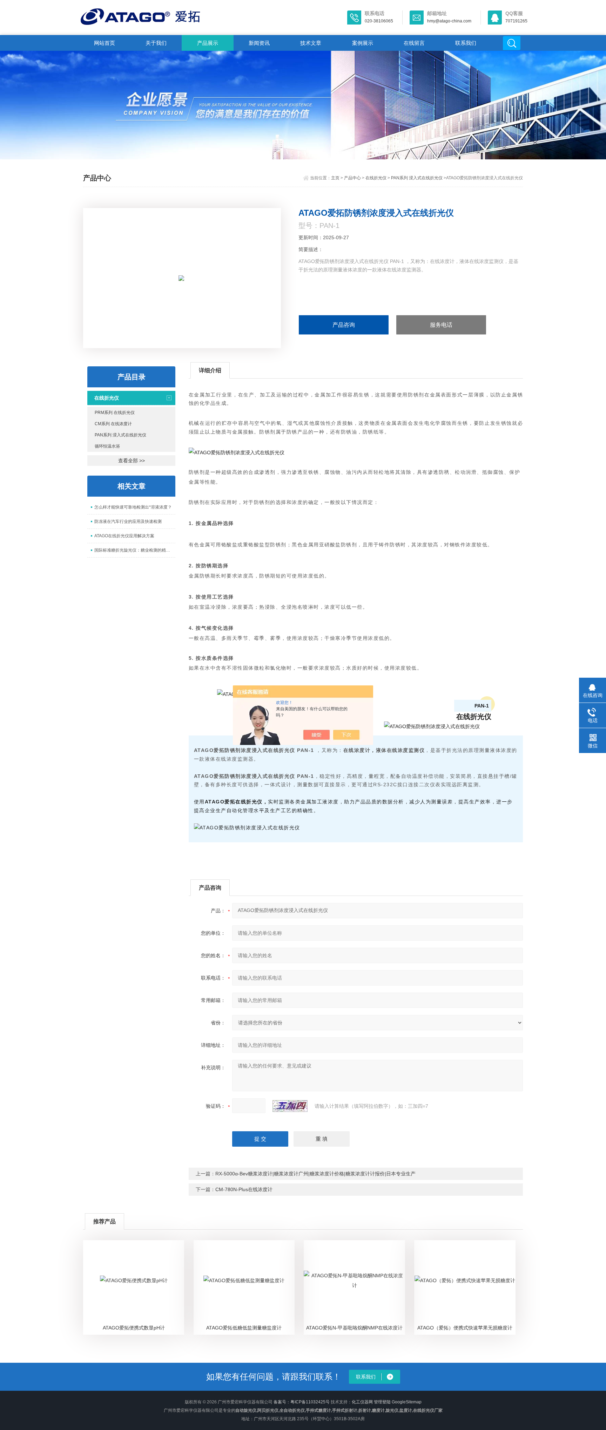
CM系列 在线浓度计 (113, 423)
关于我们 (156, 43)
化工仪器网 (362, 1402)
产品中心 (352, 177)
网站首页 (104, 43)
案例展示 (362, 43)
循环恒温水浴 (107, 446)
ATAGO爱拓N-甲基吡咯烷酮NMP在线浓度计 (354, 1328)
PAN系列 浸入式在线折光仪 (417, 177)
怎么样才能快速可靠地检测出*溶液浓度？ (133, 507)
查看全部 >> (131, 460)
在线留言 (414, 43)
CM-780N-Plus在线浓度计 (243, 1189)
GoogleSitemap (407, 1402)
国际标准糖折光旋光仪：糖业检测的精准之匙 (134, 550)
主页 (335, 177)
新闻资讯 (259, 43)
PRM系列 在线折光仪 (115, 412)
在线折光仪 (375, 177)
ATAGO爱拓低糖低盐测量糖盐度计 (244, 1328)
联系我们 (465, 43)
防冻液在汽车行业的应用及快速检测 (128, 521)
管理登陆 (382, 1402)
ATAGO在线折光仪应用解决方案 (124, 535)
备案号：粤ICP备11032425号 (302, 1402)
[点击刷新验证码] (290, 1106)
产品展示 (207, 43)
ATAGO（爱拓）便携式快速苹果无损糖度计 (464, 1328)
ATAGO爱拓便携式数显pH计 (134, 1328)
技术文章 (310, 43)
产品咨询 (343, 325)
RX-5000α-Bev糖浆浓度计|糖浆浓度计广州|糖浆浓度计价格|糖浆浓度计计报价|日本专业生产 (315, 1173)
